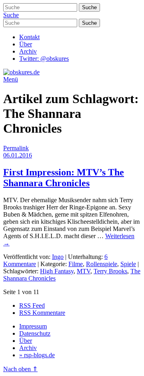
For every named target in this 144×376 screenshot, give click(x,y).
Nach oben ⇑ (20, 369)
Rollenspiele (101, 264)
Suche (11, 15)
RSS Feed (32, 305)
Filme (75, 264)
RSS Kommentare (42, 312)
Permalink (16, 148)
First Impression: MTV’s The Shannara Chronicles (63, 177)
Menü (10, 79)
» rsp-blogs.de (37, 355)
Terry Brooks (110, 271)
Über (25, 44)
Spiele (128, 264)
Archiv (28, 51)
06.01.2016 (17, 155)
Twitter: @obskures (44, 58)
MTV (83, 271)
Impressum (33, 326)
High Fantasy (57, 271)
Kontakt (29, 37)
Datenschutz (34, 333)
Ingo (58, 256)
